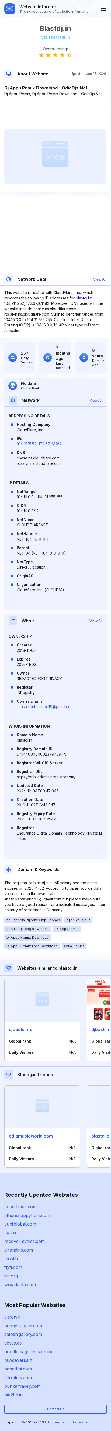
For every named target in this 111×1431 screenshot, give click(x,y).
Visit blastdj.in (55, 37)
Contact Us (55, 1409)
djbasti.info (21, 1029)
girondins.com (18, 1250)
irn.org (11, 1276)
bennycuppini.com (23, 1325)
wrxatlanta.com (20, 1284)
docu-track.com (20, 1206)
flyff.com (13, 1267)
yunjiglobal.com (20, 1224)
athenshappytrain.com (27, 1215)
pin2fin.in (13, 1394)
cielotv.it (12, 1317)
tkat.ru (11, 1232)
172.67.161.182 (50, 444)
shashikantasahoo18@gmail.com (45, 706)
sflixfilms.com (18, 1377)
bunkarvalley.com (22, 1386)
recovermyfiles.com (24, 1241)
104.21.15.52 (26, 444)
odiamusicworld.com (31, 1136)
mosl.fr (11, 1258)
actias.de (13, 1343)
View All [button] (99, 279)
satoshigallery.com (23, 1334)
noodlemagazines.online (28, 1351)
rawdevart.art (18, 1360)
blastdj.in (83, 298)
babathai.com (18, 1369)
